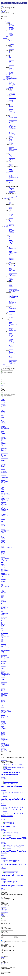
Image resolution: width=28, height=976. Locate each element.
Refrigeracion (6, 20)
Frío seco (11, 29)
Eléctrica (10, 43)
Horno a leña (9, 77)
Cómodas (11, 339)
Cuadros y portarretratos (14, 290)
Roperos (10, 340)
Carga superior (12, 84)
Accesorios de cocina (5, 647)
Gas (9, 41)
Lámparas (11, 286)
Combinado (11, 72)
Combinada (11, 44)
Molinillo (11, 109)
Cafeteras (3, 484)
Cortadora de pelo (12, 189)
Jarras (10, 262)
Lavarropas (3, 460)
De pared (11, 214)
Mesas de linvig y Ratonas (14, 325)
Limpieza (3, 496)
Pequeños (5, 103)
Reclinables (11, 327)
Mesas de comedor (13, 360)
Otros (10, 221)
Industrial (11, 85)
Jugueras (10, 151)
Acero (10, 202)
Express (10, 110)
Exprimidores (11, 150)
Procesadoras (3, 511)
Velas (10, 280)
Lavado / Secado (6, 79)
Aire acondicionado (5, 586)
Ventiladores (3, 592)
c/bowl (10, 140)
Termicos (11, 298)
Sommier (11, 334)
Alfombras (11, 315)
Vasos (10, 256)
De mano (11, 143)
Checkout (3, 963)
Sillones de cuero (12, 330)
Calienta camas (12, 222)
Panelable (11, 27)
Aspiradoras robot (12, 128)
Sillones (10, 323)
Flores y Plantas (12, 291)
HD (9, 237)
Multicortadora (12, 191)
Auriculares (11, 232)
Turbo (10, 216)
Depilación (11, 170)
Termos (10, 165)
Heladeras (3, 400)
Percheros (11, 349)
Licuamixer (11, 147)
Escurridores (11, 309)
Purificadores (11, 65)
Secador (10, 169)
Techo (10, 63)
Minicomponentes (12, 230)
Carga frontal (11, 83)
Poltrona (10, 322)
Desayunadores (12, 363)
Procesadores (11, 133)
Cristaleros (11, 362)
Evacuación (11, 91)
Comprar (8, 366)
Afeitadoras (11, 188)
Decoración (3, 666)
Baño (2, 697)
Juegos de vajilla (12, 248)
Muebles (5, 318)
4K (9, 238)
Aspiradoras (11, 121)
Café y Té (11, 253)
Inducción (11, 73)
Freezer (2, 407)
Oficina (2, 735)
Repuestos (11, 197)
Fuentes (10, 251)
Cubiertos (11, 249)
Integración (11, 58)
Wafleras (10, 160)
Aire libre (8, 76)
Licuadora (11, 148)
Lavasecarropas (9, 88)
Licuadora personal (13, 149)
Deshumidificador (10, 225)
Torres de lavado (9, 101)
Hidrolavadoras (12, 123)
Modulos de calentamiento (11, 78)
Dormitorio (3, 717)
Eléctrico (11, 52)
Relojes (10, 284)
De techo (11, 218)
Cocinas (2, 417)
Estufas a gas (11, 224)
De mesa (10, 99)
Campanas (3, 433)
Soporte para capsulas (13, 296)
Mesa (2, 630)
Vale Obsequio (6, 364)
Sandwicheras (12, 158)
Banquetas (11, 357)
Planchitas (11, 171)
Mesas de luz (11, 338)
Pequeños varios (9, 180)
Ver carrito (3, 957)
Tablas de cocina (12, 275)
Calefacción (3, 601)
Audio (2, 611)
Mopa (10, 122)
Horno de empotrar (5, 428)
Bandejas (11, 295)
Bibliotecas (11, 329)
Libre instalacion (12, 98)
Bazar (4, 244)
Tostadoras (11, 156)
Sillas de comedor (12, 361)
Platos (10, 254)
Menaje (10, 268)
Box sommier (11, 342)
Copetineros (11, 258)
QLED (10, 243)
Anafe (2, 445)
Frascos (10, 269)
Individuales (11, 259)
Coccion (5, 38)
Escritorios (11, 352)
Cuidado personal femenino (6, 547)
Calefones (3, 581)
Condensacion (12, 93)
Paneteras (11, 159)
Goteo (10, 107)
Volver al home (4, 760)
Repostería (11, 274)
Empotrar (11, 106)
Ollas (2, 562)
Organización (3, 690)
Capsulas (11, 111)
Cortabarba (11, 192)
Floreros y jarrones (13, 289)
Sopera (10, 136)
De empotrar (11, 49)
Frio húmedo (11, 28)
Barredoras (11, 127)
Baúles (10, 341)
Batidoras (3, 519)
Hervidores (3, 542)
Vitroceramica (12, 69)
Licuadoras (3, 525)
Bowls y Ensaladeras (13, 252)
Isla (9, 62)
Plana (10, 61)
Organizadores (12, 311)
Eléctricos (11, 164)
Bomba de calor (12, 94)
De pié (10, 215)
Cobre (10, 203)
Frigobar (8, 22)
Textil (7, 312)
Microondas (3, 423)
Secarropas (3, 469)
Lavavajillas (3, 475)
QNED (10, 242)
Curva (10, 66)
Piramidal (11, 57)
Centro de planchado (13, 177)
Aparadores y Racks (13, 324)
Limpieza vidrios (12, 126)
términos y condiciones (9, 942)
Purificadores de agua (13, 196)
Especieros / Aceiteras (13, 265)
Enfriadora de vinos (10, 36)
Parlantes (11, 231)
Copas (10, 257)
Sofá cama (11, 328)
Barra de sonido (12, 233)
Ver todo (10, 24)
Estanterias (11, 347)
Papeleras (11, 303)
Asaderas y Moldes (13, 273)
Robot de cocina (12, 134)
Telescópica (11, 60)
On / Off (10, 207)
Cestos (10, 285)
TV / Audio (5, 226)
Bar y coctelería (12, 260)
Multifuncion (11, 185)
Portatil (10, 209)
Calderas (10, 267)
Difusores (11, 279)
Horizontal (11, 35)
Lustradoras (11, 129)
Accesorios (11, 118)
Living (2, 705)
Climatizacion (6, 198)
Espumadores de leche (13, 114)
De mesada (11, 47)
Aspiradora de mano (13, 117)
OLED (10, 240)
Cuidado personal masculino (7, 566)
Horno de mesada (10, 74)
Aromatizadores (4, 661)
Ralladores (11, 137)
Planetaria (11, 142)
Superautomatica (12, 112)
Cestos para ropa (12, 302)
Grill (10, 155)
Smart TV (3, 618)
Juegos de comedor (13, 358)
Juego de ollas (12, 270)
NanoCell (11, 241)
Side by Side (11, 25)
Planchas (2, 554)
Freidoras (8, 172)
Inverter (10, 208)
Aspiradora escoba (13, 120)
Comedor (3, 740)
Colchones (11, 335)
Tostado (2, 533)
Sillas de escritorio (13, 353)
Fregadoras (11, 125)
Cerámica (11, 176)
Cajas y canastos (12, 308)
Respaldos (11, 336)
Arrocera (11, 183)
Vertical (10, 33)
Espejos (10, 287)
